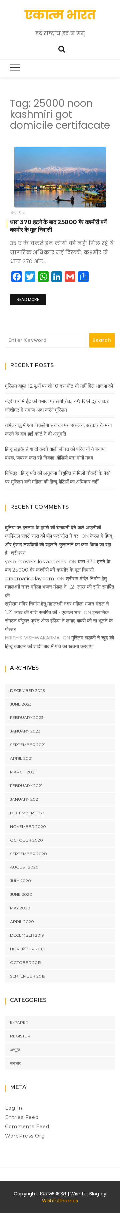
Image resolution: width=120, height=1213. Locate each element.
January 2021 (24, 799)
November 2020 (28, 826)
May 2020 (20, 907)
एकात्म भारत (60, 15)
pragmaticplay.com (29, 578)
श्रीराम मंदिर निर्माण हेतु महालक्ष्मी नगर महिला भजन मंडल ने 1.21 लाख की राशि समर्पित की (59, 587)
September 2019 (27, 976)
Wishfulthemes (60, 1200)
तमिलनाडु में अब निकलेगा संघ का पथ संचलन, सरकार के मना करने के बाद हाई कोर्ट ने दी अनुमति (58, 429)
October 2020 (26, 840)
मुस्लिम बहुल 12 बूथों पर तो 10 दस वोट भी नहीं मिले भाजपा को (59, 386)
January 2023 (25, 731)
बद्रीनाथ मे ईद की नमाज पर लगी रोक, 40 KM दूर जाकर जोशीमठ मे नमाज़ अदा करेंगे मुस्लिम (57, 405)
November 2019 (27, 948)
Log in (13, 1108)
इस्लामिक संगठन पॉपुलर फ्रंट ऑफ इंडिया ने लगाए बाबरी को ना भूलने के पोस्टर (59, 620)
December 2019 (27, 935)
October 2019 (25, 962)
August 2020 (24, 867)
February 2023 (26, 717)
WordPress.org (25, 1136)
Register (20, 1035)
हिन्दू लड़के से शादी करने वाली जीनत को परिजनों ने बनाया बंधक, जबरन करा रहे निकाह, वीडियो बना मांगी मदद (55, 453)
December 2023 (27, 690)
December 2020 (28, 812)
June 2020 (21, 894)
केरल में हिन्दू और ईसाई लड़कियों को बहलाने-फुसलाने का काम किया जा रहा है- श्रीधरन (58, 544)
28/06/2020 (94, 198)
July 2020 (20, 880)
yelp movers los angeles (35, 561)
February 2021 (26, 785)
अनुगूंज (15, 1049)
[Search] (61, 48)
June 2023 (21, 704)
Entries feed (22, 1117)
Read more (28, 299)
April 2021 (21, 758)
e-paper (19, 1022)
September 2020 (28, 853)
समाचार (18, 212)
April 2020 (22, 921)
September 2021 (27, 744)
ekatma (33, 198)
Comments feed (27, 1127)
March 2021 (23, 771)
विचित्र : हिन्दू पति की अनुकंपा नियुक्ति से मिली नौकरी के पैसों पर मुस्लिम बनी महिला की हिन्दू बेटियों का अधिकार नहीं (57, 477)
